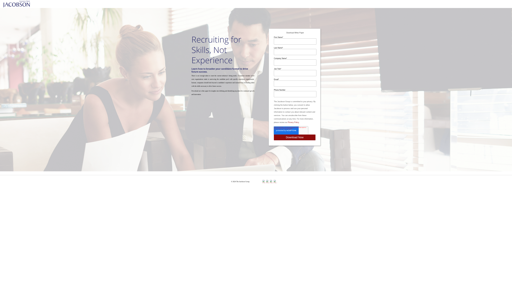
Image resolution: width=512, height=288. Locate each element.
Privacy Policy (293, 122)
